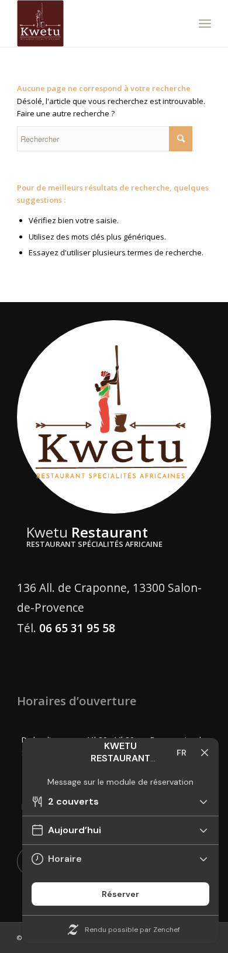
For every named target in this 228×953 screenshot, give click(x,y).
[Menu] (205, 23)
